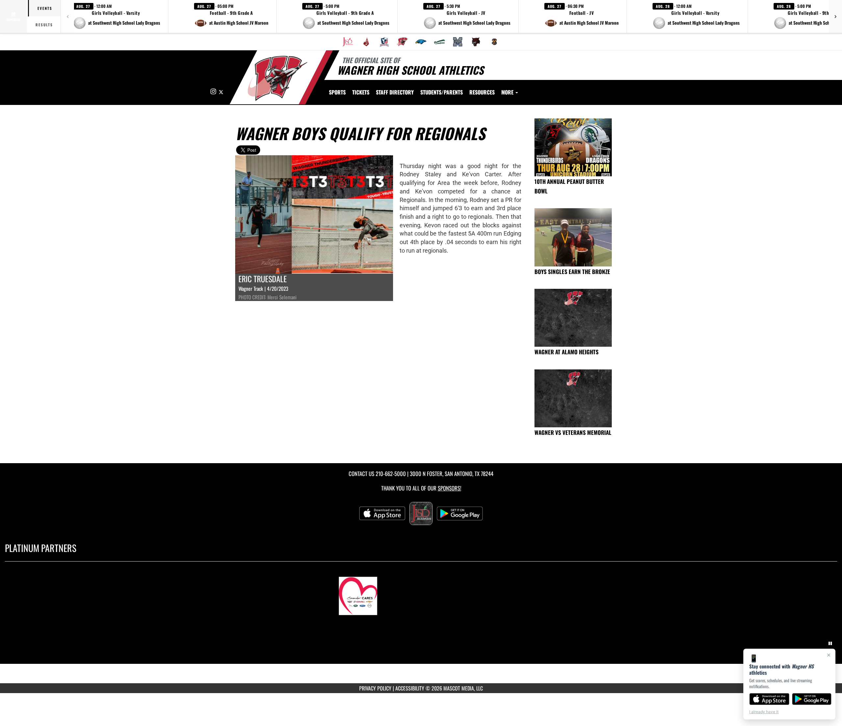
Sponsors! (449, 488)
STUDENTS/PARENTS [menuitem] (441, 92)
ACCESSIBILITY (409, 688)
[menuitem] (347, 42)
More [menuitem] (508, 92)
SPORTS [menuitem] (337, 92)
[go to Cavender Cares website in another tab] (421, 592)
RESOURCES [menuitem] (482, 92)
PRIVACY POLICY (375, 688)
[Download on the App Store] (769, 699)
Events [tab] (44, 8)
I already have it (764, 711)
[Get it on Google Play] (812, 699)
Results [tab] (44, 24)
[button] (116, 16)
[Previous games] (67, 16)
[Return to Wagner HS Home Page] (277, 78)
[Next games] (835, 16)
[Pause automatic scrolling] (830, 643)
